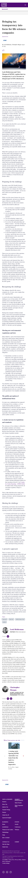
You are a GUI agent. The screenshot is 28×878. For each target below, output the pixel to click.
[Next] (23, 755)
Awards (16, 824)
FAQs (3, 835)
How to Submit (5, 837)
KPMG (4, 622)
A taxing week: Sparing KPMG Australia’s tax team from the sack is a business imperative (13, 758)
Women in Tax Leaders (7, 829)
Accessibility (5, 859)
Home (3, 824)
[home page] (4, 5)
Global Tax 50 (5, 815)
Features (4, 801)
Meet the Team (5, 844)
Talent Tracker (18, 802)
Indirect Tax (5, 807)
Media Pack (5, 846)
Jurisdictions (5, 826)
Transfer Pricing (6, 809)
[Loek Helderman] (6, 630)
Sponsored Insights (6, 817)
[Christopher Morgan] (6, 691)
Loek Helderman (17, 629)
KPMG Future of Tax (20, 619)
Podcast (4, 812)
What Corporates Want (19, 806)
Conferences (17, 826)
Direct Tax (11, 619)
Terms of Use (11, 859)
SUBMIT (17, 842)
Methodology (5, 832)
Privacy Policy (18, 859)
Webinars (17, 829)
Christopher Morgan (16, 44)
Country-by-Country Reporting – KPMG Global (15, 483)
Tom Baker (12, 767)
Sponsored (5, 9)
